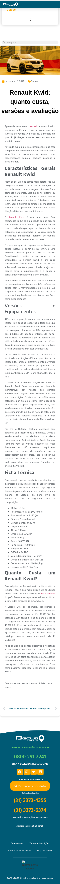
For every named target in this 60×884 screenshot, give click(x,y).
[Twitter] (33, 772)
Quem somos (17, 843)
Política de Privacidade (19, 851)
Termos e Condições (39, 843)
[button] (54, 4)
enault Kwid (17, 217)
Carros (34, 81)
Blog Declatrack (44, 851)
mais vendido (48, 594)
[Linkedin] (40, 772)
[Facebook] (20, 772)
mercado (33, 127)
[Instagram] (27, 772)
